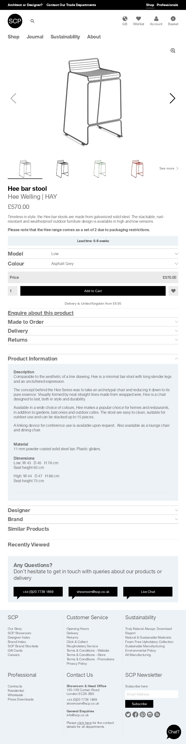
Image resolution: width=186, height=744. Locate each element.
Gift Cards (15, 650)
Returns (18, 340)
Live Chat (148, 591)
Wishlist (138, 24)
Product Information (32, 358)
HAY (51, 196)
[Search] (33, 21)
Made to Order (26, 322)
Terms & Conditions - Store (86, 655)
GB (124, 24)
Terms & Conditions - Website (88, 650)
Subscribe (139, 704)
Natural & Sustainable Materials (148, 637)
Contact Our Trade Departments (71, 5)
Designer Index (19, 637)
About (94, 37)
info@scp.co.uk (78, 715)
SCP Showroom (19, 633)
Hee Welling (24, 196)
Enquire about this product (41, 313)
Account (156, 24)
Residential (16, 690)
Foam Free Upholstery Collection (149, 642)
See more (166, 168)
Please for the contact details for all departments (90, 725)
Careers (14, 655)
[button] (172, 98)
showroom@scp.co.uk (93, 591)
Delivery (18, 331)
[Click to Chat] (174, 732)
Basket (173, 21)
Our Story (15, 628)
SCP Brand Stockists (23, 646)
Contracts (15, 686)
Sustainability (65, 37)
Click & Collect (77, 642)
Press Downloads (20, 699)
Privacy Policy (77, 663)
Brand (15, 519)
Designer (19, 510)
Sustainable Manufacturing (144, 646)
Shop (150, 5)
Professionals (167, 5)
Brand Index (17, 642)
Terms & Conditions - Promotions (90, 659)
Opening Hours (78, 628)
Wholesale (15, 695)
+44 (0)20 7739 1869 (38, 591)
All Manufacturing (138, 655)
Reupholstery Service (82, 646)
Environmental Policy (140, 650)
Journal (35, 37)
